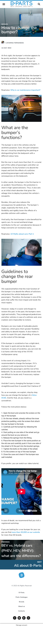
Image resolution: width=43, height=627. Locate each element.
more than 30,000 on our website (26, 532)
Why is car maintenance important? (25, 90)
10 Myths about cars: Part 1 (22, 234)
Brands (21, 602)
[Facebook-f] (14, 618)
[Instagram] (28, 618)
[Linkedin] (24, 618)
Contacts (21, 611)
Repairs (4, 24)
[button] (4, 4)
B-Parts (21, 592)
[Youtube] (19, 618)
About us (21, 606)
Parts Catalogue (22, 597)
